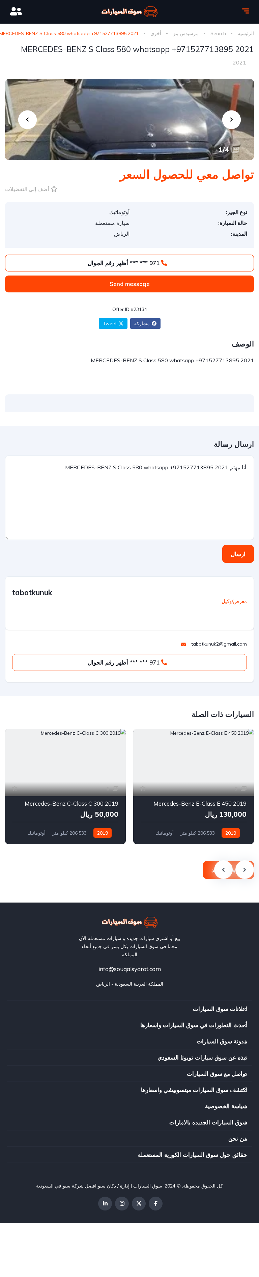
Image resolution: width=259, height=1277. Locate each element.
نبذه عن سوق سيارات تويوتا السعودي (202, 1057)
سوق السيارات (147, 1186)
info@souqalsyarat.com (129, 968)
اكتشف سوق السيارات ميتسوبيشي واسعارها (194, 1089)
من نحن (237, 1138)
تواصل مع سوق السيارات (217, 1073)
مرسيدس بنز (186, 33)
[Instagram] (122, 1203)
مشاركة (142, 323)
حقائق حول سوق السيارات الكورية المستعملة (192, 1154)
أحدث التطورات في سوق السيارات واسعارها (193, 1024)
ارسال (238, 553)
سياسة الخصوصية (226, 1106)
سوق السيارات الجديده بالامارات (208, 1122)
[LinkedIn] (105, 1203)
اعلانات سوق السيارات (220, 1008)
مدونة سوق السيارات (222, 1041)
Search (218, 33)
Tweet (110, 323)
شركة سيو (73, 1186)
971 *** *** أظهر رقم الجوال (124, 262)
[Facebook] (156, 1203)
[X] (139, 1203)
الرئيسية (246, 33)
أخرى (155, 33)
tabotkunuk (32, 592)
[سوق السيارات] (129, 11)
